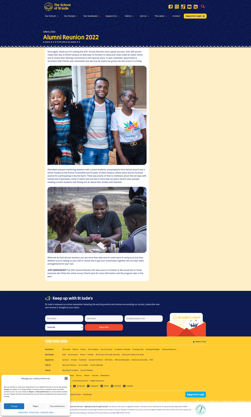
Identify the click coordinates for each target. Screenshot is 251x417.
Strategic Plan (138, 349)
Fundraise (83, 360)
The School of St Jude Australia (108, 354)
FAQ (151, 360)
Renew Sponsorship (140, 360)
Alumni (82, 354)
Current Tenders (87, 370)
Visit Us (128, 16)
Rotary (83, 349)
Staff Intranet (76, 394)
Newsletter (105, 375)
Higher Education (97, 381)
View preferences (57, 406)
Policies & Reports (169, 349)
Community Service (80, 381)
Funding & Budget (153, 349)
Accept (14, 406)
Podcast (95, 375)
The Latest (159, 16)
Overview (66, 349)
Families (90, 354)
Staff (64, 354)
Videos (87, 375)
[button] (66, 378)
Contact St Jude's (46, 412)
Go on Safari (83, 365)
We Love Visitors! (69, 365)
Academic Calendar (122, 349)
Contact (176, 16)
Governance (73, 354)
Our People (69, 16)
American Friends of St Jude (133, 354)
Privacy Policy (34, 412)
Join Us (143, 16)
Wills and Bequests (122, 360)
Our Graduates (91, 16)
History (76, 349)
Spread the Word (96, 360)
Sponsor (65, 360)
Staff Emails (87, 394)
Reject (35, 406)
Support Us (111, 16)
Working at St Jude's (70, 370)
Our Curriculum (107, 349)
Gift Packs (109, 360)
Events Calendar (96, 365)
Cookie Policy (23, 412)
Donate (74, 360)
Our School (50, 16)
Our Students (93, 349)
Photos (79, 375)
